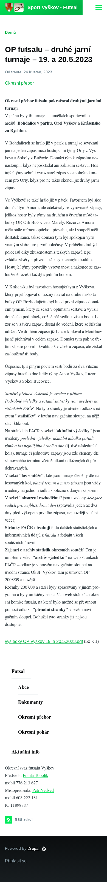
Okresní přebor (19, 83)
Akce (23, 687)
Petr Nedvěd (43, 790)
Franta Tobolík (35, 775)
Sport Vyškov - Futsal (52, 7)
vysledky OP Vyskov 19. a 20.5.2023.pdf (44, 641)
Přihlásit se (16, 861)
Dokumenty (30, 702)
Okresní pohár (33, 731)
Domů (10, 32)
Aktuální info (26, 751)
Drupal (33, 848)
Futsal (18, 671)
